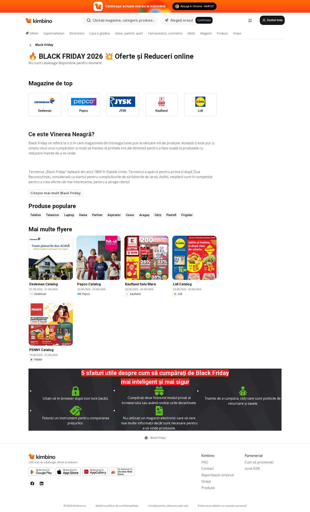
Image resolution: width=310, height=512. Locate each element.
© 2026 (74, 506)
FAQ (204, 462)
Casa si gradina (99, 33)
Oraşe (237, 33)
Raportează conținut (217, 475)
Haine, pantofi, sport (129, 33)
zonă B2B (252, 468)
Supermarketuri (53, 33)
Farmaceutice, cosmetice (165, 33)
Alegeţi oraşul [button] (181, 20)
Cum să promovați (259, 462)
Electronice (76, 33)
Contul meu (274, 20)
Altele (191, 33)
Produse (222, 33)
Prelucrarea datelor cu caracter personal (222, 506)
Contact (207, 468)
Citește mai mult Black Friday (55, 193)
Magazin (206, 33)
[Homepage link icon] (146, 438)
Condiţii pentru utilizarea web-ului (168, 506)
